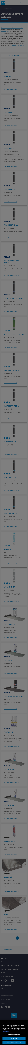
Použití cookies (6, 1031)
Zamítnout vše (14, 1038)
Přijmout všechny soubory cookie (14, 1042)
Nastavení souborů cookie (14, 1034)
